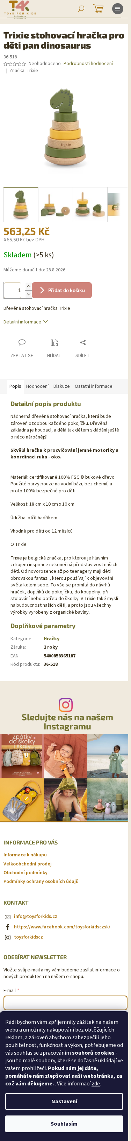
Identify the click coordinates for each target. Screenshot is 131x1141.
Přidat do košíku (66, 290)
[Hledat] (81, 9)
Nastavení (64, 1101)
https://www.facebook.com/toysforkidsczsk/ (62, 927)
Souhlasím (64, 1124)
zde (96, 1083)
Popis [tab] (15, 386)
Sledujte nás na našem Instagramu (67, 721)
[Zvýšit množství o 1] (28, 286)
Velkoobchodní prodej (27, 864)
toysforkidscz (28, 937)
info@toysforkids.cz (35, 916)
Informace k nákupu (25, 854)
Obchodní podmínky (25, 872)
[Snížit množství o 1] (28, 294)
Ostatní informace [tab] (93, 386)
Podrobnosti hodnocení (88, 63)
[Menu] (118, 9)
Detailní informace (22, 322)
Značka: (23, 70)
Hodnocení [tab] (37, 386)
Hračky (51, 638)
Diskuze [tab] (61, 386)
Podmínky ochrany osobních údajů (41, 881)
